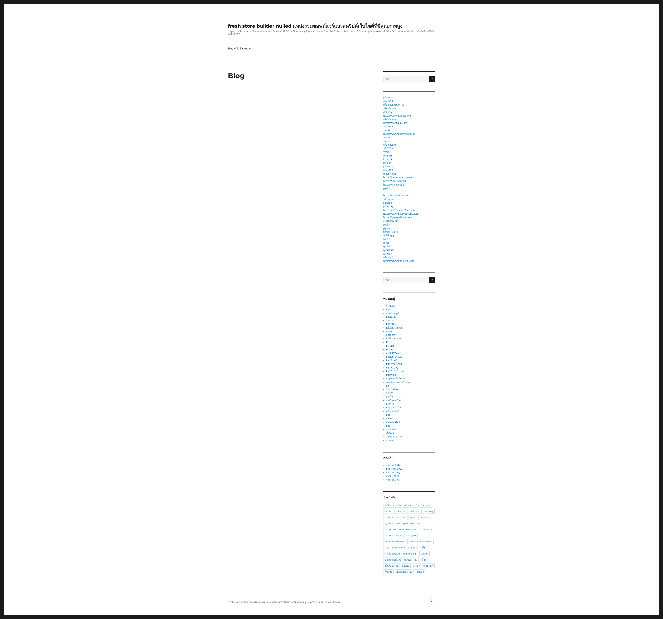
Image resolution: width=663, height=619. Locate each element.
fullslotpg (388, 235)
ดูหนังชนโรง (389, 250)
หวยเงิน (405, 565)
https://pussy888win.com (397, 217)
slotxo (386, 141)
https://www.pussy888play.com (401, 213)
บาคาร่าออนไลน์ (394, 407)
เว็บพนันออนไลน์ (394, 436)
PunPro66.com (394, 364)
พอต (388, 414)
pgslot (386, 188)
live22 (386, 239)
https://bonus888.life (395, 123)
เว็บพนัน (390, 433)
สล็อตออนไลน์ (393, 422)
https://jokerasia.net (394, 181)
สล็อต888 (388, 126)
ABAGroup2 (392, 313)
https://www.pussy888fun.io (399, 133)
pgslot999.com (411, 523)
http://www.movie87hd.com (399, 210)
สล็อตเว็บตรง (389, 108)
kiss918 (387, 159)
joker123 (388, 97)
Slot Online (392, 389)
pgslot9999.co (394, 356)
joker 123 (388, 206)
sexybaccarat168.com (398, 382)
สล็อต (389, 418)
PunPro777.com (395, 371)
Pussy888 (391, 374)
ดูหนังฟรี (387, 246)
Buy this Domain (239, 48)
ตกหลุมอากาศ (410, 553)
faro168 (387, 253)
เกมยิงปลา (391, 429)
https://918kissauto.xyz (396, 195)
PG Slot (390, 345)
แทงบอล (390, 440)
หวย (388, 425)
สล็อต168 (388, 101)
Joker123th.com (394, 327)
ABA (388, 309)
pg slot (387, 162)
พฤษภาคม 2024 (394, 468)
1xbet (386, 152)
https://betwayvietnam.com (398, 177)
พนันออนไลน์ (392, 411)
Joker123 (391, 324)
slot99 (387, 130)
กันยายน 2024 (393, 465)
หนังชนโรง (388, 199)
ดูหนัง (386, 242)
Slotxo (389, 393)
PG (387, 342)
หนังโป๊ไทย (388, 148)
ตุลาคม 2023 (392, 476)
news (389, 331)
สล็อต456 (388, 257)
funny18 (387, 155)
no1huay (390, 335)
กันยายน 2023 (393, 479)
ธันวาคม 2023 (393, 472)
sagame (387, 202)
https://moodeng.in (394, 184)
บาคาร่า (387, 137)
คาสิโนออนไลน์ (393, 400)
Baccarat (391, 316)
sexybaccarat (390, 221)
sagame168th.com (396, 378)
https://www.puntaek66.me (398, 261)
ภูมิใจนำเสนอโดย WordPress (325, 602)
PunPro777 (392, 367)
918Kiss (390, 305)
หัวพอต (416, 565)
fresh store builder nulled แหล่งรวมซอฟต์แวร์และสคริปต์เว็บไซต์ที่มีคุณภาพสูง (315, 26)
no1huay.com (393, 338)
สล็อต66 (387, 112)
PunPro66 (391, 360)
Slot (388, 385)
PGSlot (389, 349)
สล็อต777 (388, 170)
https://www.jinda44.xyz (397, 115)
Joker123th (414, 511)
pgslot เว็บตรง (390, 231)
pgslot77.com (393, 353)
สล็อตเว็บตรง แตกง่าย (393, 104)
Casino (389, 320)
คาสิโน (389, 396)
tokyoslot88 (389, 173)
